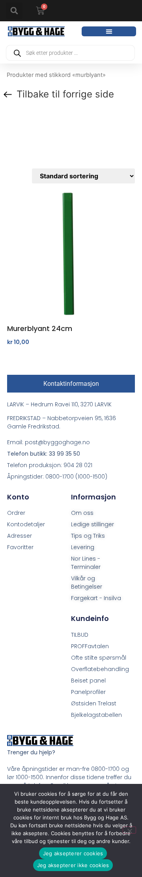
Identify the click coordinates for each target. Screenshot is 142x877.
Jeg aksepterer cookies (73, 853)
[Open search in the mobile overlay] (70, 53)
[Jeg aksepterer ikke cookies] (129, 830)
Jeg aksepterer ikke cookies (73, 865)
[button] (14, 10)
